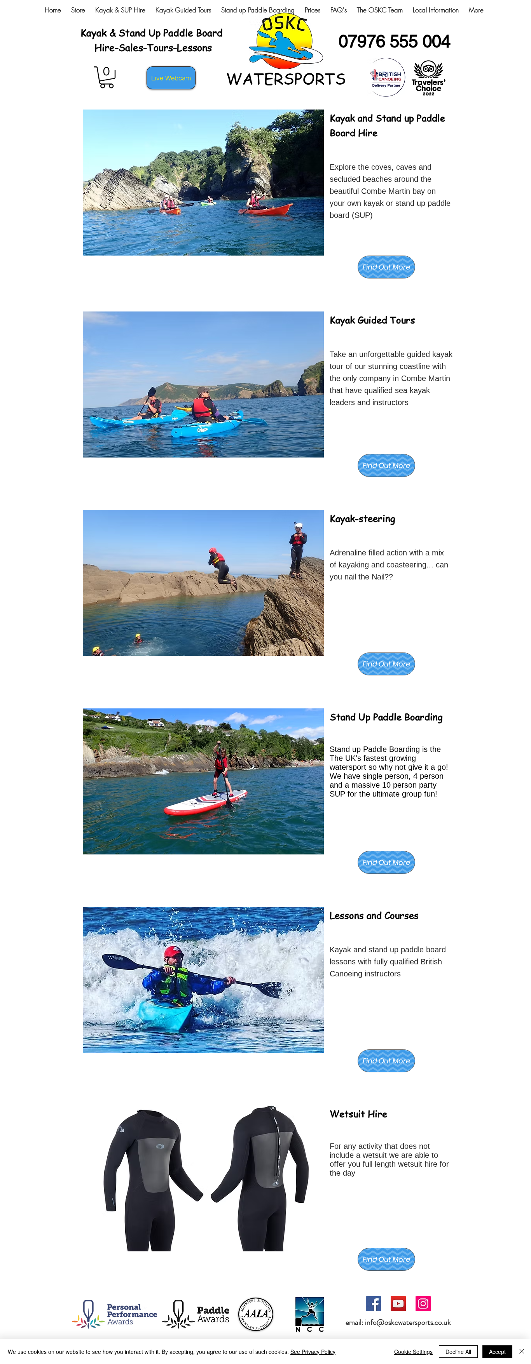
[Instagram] (423, 1303)
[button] (107, 77)
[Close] (521, 1351)
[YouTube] (398, 1303)
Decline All (458, 1351)
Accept (497, 1351)
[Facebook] (373, 1303)
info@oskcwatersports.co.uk (408, 1322)
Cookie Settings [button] (413, 1351)
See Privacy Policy (312, 1351)
